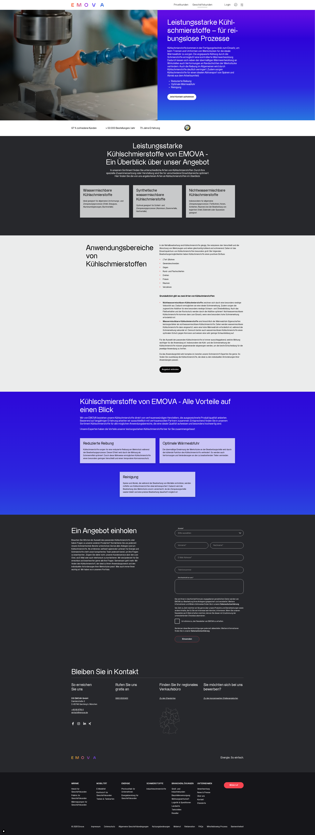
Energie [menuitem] (125, 784)
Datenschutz (109, 827)
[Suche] (235, 5)
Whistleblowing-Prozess (217, 827)
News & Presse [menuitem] (203, 792)
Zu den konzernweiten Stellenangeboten (221, 698)
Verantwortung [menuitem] (203, 789)
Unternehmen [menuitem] (204, 784)
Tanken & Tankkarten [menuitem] (105, 799)
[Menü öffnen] (242, 4)
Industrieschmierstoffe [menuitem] (156, 789)
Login (227, 5)
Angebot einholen (170, 369)
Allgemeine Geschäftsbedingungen (134, 827)
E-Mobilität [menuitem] (101, 789)
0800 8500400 (121, 698)
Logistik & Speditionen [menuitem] (181, 803)
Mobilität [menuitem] (101, 784)
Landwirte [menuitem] (176, 806)
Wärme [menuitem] (75, 784)
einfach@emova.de (79, 713)
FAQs (200, 827)
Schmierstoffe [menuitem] (155, 784)
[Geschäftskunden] (87, 5)
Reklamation (189, 827)
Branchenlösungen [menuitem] (183, 784)
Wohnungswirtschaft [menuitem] (180, 799)
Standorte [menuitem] (201, 803)
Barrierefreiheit (237, 827)
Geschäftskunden (202, 5)
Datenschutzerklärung (229, 604)
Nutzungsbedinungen (161, 827)
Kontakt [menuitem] (200, 800)
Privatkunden (181, 5)
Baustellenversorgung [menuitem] (181, 795)
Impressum (96, 827)
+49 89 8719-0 (77, 710)
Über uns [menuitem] (201, 796)
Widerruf (233, 785)
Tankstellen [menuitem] (176, 810)
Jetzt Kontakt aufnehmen (182, 97)
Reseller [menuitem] (175, 813)
